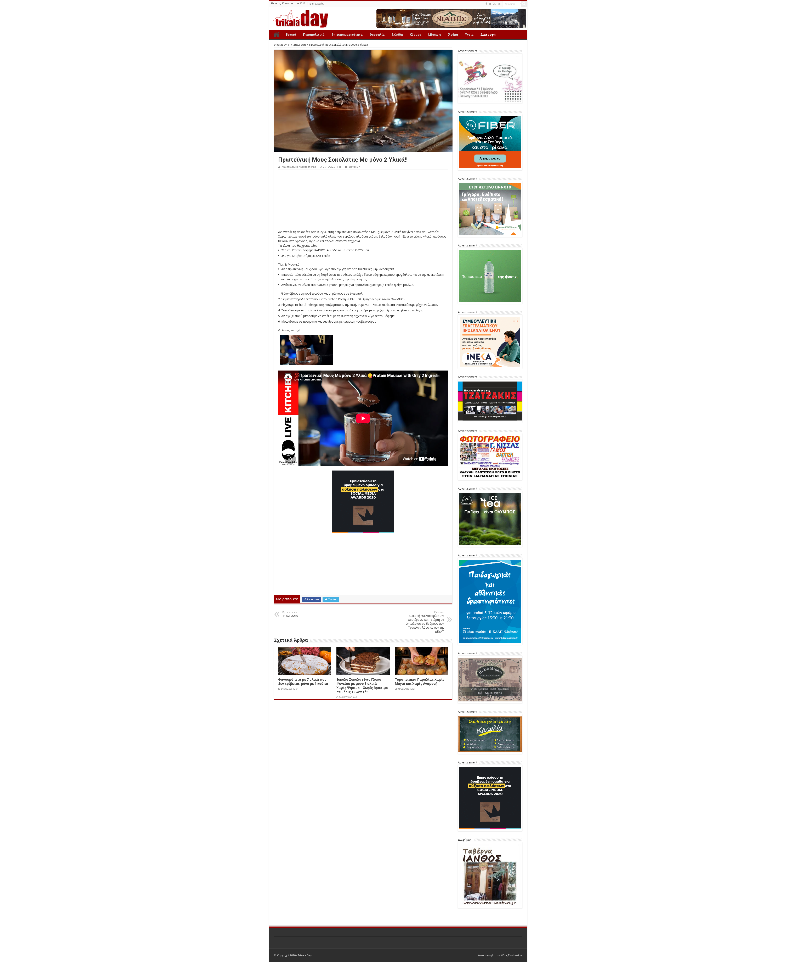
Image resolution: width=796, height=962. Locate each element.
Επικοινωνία (316, 3)
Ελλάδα (397, 35)
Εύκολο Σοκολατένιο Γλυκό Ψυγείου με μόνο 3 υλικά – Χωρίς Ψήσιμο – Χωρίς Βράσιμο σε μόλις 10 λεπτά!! (362, 685)
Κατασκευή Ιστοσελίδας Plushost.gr (500, 955)
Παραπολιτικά (313, 35)
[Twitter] (490, 3)
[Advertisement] (363, 201)
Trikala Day (276, 34)
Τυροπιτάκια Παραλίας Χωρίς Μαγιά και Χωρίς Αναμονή (419, 681)
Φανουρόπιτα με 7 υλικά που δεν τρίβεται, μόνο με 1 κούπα (303, 681)
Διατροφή (488, 35)
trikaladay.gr (282, 44)
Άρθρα (453, 35)
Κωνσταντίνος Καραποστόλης (299, 166)
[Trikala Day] (299, 17)
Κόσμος (415, 35)
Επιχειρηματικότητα (347, 35)
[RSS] (499, 3)
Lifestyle (434, 35)
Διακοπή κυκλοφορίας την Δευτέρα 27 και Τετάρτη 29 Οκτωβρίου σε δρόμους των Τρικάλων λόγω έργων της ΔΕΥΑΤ (425, 622)
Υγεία (469, 35)
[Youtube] (494, 3)
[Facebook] (486, 3)
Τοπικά (290, 35)
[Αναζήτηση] (524, 4)
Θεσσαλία (377, 35)
